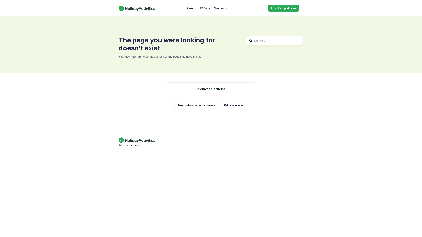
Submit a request (234, 105)
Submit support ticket (283, 8)
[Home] (137, 8)
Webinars (220, 8)
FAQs (203, 8)
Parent (191, 8)
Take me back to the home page (196, 105)
